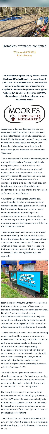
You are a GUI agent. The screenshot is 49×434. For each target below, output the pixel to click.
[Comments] (45, 67)
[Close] (3, 3)
